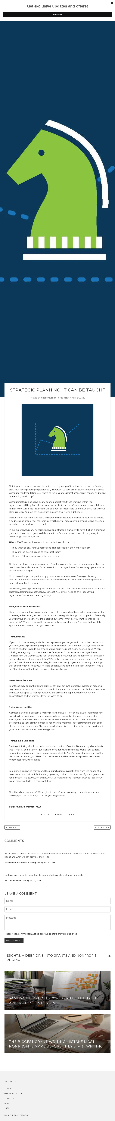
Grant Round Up (13, 1093)
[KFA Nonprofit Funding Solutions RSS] (109, 956)
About (8, 1103)
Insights (9, 1098)
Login (7, 1108)
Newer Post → (102, 827)
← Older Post (12, 827)
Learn (7, 1088)
